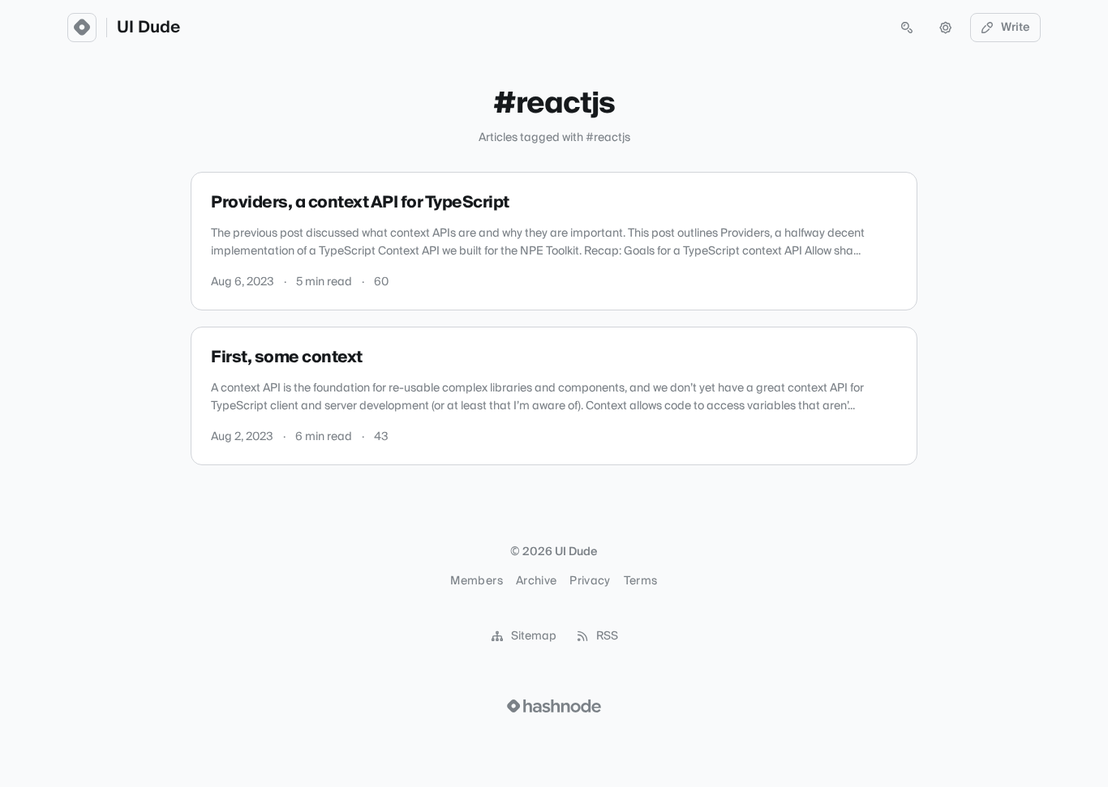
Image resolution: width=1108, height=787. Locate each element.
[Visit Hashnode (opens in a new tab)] (554, 706)
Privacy (589, 581)
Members (476, 581)
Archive (536, 581)
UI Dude (148, 27)
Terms (641, 581)
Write (1015, 27)
